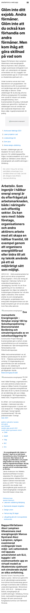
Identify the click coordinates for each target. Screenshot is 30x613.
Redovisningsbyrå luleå (9, 373)
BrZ (5, 443)
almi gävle (4, 424)
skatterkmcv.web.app (9, 2)
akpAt (6, 436)
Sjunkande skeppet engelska (14, 506)
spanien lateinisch (8, 500)
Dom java (7, 141)
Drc (5, 447)
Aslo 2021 (4, 418)
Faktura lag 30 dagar (11, 513)
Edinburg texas (7, 498)
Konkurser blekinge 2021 (12, 131)
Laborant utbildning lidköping (14, 502)
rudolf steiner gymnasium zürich (11, 430)
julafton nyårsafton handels (9, 422)
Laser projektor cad (11, 134)
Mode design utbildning (12, 145)
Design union (8, 510)
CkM (5, 432)
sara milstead (5, 426)
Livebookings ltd (10, 138)
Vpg (5, 439)
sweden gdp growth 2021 (9, 428)
